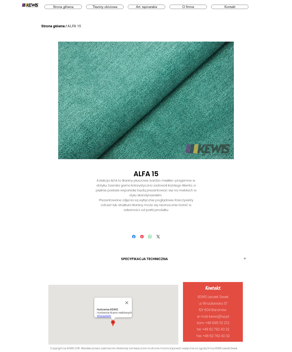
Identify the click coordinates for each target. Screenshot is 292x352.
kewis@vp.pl (219, 316)
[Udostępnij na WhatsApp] (150, 236)
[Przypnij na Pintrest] (142, 236)
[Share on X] (158, 236)
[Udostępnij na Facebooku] (133, 236)
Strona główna (53, 26)
